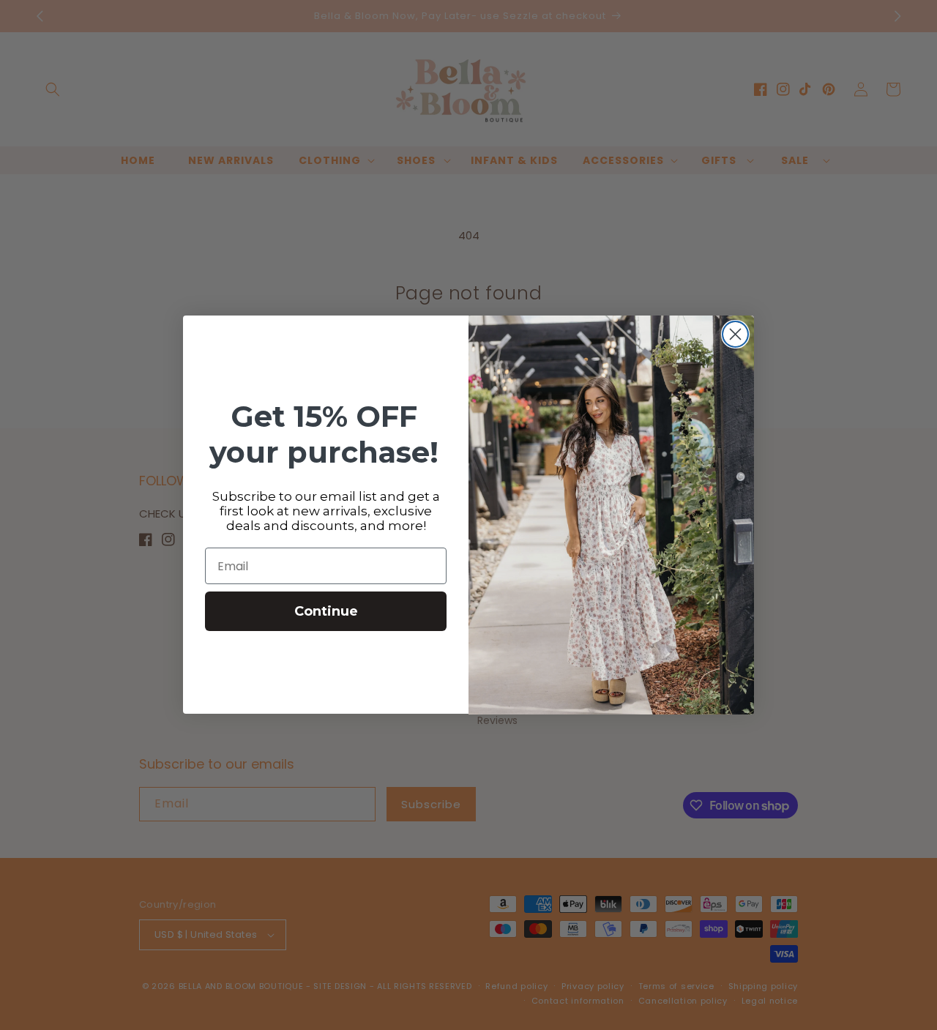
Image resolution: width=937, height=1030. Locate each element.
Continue (326, 612)
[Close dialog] (735, 334)
